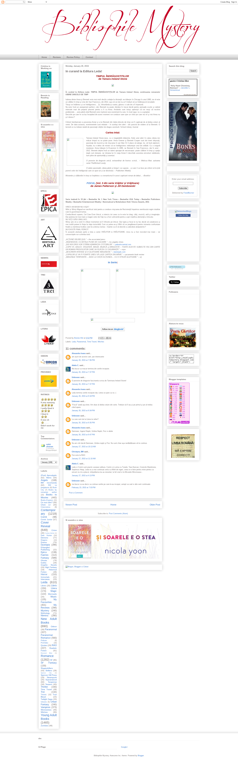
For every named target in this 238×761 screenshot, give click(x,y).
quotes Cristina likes (179, 80)
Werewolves (46, 710)
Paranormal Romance (47, 636)
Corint (44, 517)
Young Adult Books (49, 717)
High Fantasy (51, 567)
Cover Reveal (45, 524)
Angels (44, 480)
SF (51, 660)
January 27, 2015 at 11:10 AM (84, 459)
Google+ (124, 747)
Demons (44, 538)
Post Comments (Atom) (118, 513)
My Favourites (49, 600)
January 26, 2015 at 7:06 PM (83, 360)
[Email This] (99, 338)
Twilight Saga (46, 699)
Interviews (45, 579)
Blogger (141, 756)
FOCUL (91, 183)
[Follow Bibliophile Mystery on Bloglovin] (113, 332)
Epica (44, 552)
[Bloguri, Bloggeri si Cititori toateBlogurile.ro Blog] (77, 567)
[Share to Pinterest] (110, 338)
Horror (44, 574)
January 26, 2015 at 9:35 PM (83, 423)
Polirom (44, 640)
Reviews (57, 57)
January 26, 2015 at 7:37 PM (83, 372)
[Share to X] (104, 338)
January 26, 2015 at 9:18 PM (83, 396)
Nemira (44, 615)
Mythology (45, 613)
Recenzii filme (46, 653)
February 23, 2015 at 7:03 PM (83, 487)
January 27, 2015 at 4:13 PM (83, 475)
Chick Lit (45, 505)
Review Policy (73, 57)
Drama (44, 542)
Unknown (76, 377)
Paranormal (81, 342)
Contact (89, 57)
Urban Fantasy (49, 703)
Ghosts (44, 560)
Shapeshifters (47, 668)
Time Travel (92, 342)
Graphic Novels (49, 565)
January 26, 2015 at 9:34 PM (83, 410)
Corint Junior (46, 519)
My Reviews (49, 606)
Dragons (44, 540)
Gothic (43, 563)
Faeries (44, 555)
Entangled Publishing (45, 548)
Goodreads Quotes (190, 94)
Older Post (155, 505)
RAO (54, 645)
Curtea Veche (49, 533)
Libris (54, 585)
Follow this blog (183, 215)
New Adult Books (49, 620)
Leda (74, 342)
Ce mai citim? (47, 502)
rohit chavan (49, 445)
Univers (44, 702)
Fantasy (45, 558)
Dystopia (45, 544)
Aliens (48, 478)
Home (44, 57)
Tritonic (44, 695)
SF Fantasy (49, 662)
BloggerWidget (51, 450)
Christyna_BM (78, 452)
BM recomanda (49, 483)
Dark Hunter (46, 535)
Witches (101, 342)
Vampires (45, 707)
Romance (47, 656)
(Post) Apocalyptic (49, 475)
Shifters (48, 670)
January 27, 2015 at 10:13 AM (84, 447)
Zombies (44, 726)
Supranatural (51, 680)
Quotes (44, 645)
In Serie (112, 262)
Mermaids (52, 594)
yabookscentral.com (123, 244)
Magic (54, 591)
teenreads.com (119, 252)
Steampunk (52, 677)
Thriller (44, 687)
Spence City (46, 673)
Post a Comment (76, 493)
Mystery (45, 610)
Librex (43, 585)
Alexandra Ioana (79, 353)
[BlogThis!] (102, 338)
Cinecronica (45, 507)
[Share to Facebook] (107, 338)
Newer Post (71, 505)
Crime (54, 530)
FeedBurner (189, 193)
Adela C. (75, 365)
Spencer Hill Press (49, 675)
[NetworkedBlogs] (183, 211)
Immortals (45, 577)
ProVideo (44, 643)
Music (54, 596)
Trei (43, 692)
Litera (54, 588)
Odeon (54, 626)
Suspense (52, 682)
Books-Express (47, 500)
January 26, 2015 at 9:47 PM (83, 435)
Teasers (48, 684)
